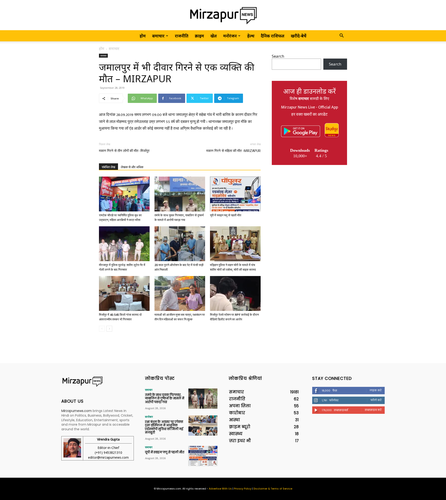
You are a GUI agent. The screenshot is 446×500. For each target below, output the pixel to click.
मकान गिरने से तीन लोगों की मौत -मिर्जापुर (124, 151)
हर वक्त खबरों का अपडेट (309, 114)
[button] (341, 36)
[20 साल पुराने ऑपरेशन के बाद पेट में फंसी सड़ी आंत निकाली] (179, 243)
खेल (213, 36)
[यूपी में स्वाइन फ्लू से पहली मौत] (235, 194)
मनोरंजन (230, 36)
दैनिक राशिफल (272, 36)
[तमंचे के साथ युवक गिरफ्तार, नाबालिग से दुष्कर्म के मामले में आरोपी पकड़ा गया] (179, 194)
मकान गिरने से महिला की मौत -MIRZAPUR (233, 151)
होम (143, 36)
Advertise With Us (220, 488)
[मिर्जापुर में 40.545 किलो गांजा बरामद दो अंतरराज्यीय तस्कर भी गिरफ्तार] (124, 293)
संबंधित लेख (108, 167)
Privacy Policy (242, 488)
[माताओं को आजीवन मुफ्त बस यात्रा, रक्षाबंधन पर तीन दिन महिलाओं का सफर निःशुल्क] (179, 293)
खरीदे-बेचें (298, 36)
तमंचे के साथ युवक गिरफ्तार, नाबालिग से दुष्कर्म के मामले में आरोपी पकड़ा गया (164, 398)
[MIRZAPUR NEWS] (97, 381)
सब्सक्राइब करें (373, 410)
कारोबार (149, 416)
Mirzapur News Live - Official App (309, 107)
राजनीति (181, 36)
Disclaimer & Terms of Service (272, 488)
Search (278, 56)
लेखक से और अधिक (132, 167)
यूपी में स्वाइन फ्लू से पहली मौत (225, 215)
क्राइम (199, 36)
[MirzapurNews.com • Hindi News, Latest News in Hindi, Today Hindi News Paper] (223, 15)
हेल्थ (250, 36)
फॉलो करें (376, 400)
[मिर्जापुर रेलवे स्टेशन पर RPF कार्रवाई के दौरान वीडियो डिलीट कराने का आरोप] (235, 293)
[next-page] (109, 329)
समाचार (158, 36)
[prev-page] (102, 329)
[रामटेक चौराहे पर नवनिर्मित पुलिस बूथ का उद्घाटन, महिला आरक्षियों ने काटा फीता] (124, 194)
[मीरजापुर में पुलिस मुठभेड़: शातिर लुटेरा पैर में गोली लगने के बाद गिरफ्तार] (124, 243)
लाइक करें (375, 390)
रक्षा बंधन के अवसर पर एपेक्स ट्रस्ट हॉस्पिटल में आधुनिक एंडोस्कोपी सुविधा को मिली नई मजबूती (164, 427)
